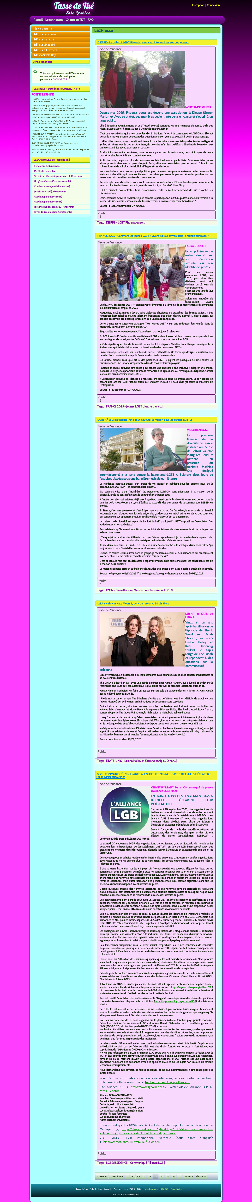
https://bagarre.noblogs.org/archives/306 (175, 1001)
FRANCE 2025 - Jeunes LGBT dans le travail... (134, 406)
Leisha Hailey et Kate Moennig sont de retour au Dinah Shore (133, 603)
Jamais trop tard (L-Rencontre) (50, 191)
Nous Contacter (151, 1188)
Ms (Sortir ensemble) (45, 171)
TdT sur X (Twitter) (45, 50)
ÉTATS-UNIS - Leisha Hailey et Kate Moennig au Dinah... (141, 760)
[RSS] (73, 1189)
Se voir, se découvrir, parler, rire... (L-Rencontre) (58, 176)
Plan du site (176, 1188)
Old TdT (164, 1188)
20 (138, 1176)
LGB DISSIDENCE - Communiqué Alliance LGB (134, 1162)
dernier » (201, 1176)
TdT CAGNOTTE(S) (45, 55)
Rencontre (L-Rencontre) (47, 165)
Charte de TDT (75, 19)
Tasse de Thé (74, 6)
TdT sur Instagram (45, 39)
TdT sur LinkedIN (44, 44)
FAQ (91, 19)
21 (144, 1176)
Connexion (213, 5)
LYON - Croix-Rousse (119, 590)
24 (161, 1176)
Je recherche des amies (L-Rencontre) (54, 206)
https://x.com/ (109, 1091)
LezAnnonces (54, 19)
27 (179, 1176)
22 (149, 1176)
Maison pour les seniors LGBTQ (153, 590)
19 (132, 1176)
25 (167, 1176)
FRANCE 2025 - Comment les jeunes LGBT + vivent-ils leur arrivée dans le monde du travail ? (153, 235)
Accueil (38, 19)
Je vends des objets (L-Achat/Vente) (53, 211)
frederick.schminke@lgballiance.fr (167, 1082)
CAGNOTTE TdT (61, 79)
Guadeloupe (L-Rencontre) (48, 196)
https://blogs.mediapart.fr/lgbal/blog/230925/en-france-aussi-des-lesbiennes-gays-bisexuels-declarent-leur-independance (156, 1131)
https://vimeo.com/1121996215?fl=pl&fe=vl (131, 1142)
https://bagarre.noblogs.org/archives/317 (191, 987)
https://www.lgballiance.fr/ (148, 1087)
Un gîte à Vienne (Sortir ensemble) (52, 181)
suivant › (188, 1176)
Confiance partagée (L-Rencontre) (52, 186)
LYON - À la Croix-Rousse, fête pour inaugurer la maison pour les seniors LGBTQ (144, 419)
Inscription (198, 5)
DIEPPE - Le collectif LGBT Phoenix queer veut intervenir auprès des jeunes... (143, 42)
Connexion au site (42, 61)
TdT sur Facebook (45, 34)
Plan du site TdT (44, 29)
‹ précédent (117, 1176)
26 (173, 1176)
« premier (102, 1176)
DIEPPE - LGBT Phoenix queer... (125, 222)
